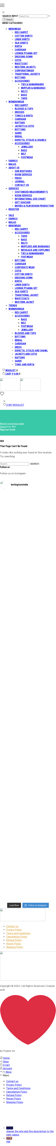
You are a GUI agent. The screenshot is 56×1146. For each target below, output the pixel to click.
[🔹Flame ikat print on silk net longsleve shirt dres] (14, 855)
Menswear (15, 28)
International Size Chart (30, 198)
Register (14, 209)
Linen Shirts (22, 39)
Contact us (22, 185)
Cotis (18, 60)
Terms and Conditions (18, 933)
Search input (10, 16)
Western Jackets (25, 67)
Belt (23, 153)
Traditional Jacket (27, 295)
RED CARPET (21, 229)
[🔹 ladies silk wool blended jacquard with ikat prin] (14, 726)
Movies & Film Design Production (34, 205)
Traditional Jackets (27, 74)
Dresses (19, 112)
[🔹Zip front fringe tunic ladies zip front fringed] (14, 527)
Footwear (27, 157)
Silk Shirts (21, 42)
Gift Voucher (22, 202)
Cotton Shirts (24, 35)
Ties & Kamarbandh (32, 84)
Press (18, 178)
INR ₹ (9, 1140)
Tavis (24, 98)
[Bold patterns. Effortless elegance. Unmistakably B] (14, 623)
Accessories (22, 80)
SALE (11, 215)
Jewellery (27, 146)
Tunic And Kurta (24, 364)
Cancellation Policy (16, 936)
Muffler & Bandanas (33, 87)
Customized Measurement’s (31, 191)
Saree (18, 133)
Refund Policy (14, 940)
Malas (12, 164)
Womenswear (16, 101)
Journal (20, 181)
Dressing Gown (24, 56)
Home (3, 426)
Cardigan (20, 49)
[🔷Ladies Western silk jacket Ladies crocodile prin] (42, 848)
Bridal (18, 136)
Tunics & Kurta (24, 115)
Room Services (23, 174)
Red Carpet (21, 32)
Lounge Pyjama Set (26, 53)
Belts (24, 91)
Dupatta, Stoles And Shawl (31, 350)
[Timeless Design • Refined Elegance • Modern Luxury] (42, 614)
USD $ (30, 1131)
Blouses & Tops (24, 108)
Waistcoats (22, 298)
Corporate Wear (25, 267)
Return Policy (13, 943)
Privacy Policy (14, 929)
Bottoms (20, 77)
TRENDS (13, 305)
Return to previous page (12, 423)
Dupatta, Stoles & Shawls (30, 140)
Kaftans (20, 122)
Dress (18, 347)
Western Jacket (24, 302)
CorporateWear (24, 70)
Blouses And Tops (25, 333)
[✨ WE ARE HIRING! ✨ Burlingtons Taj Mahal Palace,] (42, 530)
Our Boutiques (23, 171)
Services (14, 188)
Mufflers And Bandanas (35, 246)
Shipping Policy (14, 947)
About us (14, 167)
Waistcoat (21, 63)
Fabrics (13, 160)
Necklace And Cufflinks (35, 250)
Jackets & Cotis (24, 126)
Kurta (18, 46)
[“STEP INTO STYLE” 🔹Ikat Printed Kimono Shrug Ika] (42, 743)
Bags (24, 94)
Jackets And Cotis (26, 354)
